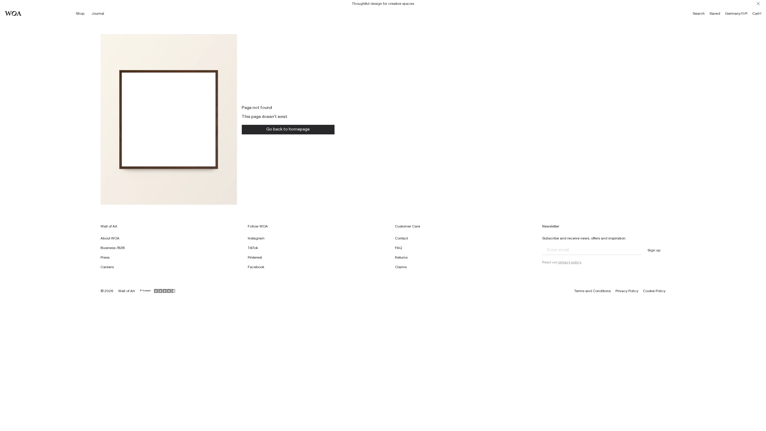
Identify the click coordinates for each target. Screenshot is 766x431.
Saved (714, 13)
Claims (401, 267)
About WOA (110, 238)
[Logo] (13, 13)
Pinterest (255, 257)
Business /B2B (113, 248)
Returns (401, 257)
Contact (401, 238)
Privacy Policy (626, 291)
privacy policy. (569, 262)
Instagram (256, 238)
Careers (107, 267)
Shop (80, 13)
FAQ (398, 248)
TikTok (253, 248)
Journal (98, 13)
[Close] (758, 4)
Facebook (256, 267)
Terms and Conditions (592, 291)
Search (699, 13)
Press (105, 257)
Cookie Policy (654, 291)
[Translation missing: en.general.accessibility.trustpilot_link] (145, 291)
